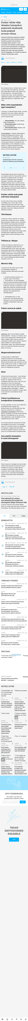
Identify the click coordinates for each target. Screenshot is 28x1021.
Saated (3, 591)
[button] (10, 802)
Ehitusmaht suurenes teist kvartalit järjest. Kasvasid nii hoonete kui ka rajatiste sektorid (10, 611)
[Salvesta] (26, 523)
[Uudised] (7, 1019)
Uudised (7, 552)
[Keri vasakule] (4, 167)
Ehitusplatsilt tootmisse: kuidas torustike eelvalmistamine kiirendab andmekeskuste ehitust (15, 546)
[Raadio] (12, 1019)
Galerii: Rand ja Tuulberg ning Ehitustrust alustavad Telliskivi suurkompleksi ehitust (6, 770)
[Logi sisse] (25, 1019)
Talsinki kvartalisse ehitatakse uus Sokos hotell (21, 726)
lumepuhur (9, 52)
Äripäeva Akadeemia (6, 676)
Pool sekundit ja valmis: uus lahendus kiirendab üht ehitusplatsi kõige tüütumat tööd (14, 500)
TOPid (14, 12)
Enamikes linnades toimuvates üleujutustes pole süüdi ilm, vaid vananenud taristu (15, 536)
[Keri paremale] (23, 167)
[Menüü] (2, 1019)
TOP (2, 698)
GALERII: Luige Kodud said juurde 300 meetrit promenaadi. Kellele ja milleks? (14, 564)
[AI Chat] (21, 1019)
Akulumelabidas (5, 133)
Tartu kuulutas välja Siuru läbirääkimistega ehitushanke (20, 749)
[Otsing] (16, 1019)
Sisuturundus (8, 496)
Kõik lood (8, 12)
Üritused (25, 12)
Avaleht (3, 12)
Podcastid (19, 12)
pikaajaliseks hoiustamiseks (8, 411)
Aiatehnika (4, 334)
